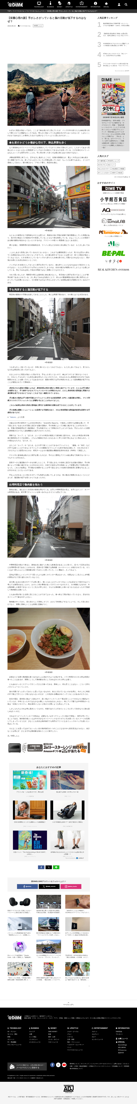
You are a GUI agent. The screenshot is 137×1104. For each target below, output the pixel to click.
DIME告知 (119, 1031)
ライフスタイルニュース (35, 11)
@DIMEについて (74, 1063)
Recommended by (71, 858)
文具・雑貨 (70, 1039)
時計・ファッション (73, 1042)
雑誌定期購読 (83, 1066)
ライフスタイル (18, 11)
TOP (9, 11)
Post (48, 867)
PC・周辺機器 (11, 1042)
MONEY (54, 1028)
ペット (69, 1047)
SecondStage (122, 1045)
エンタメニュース (97, 1039)
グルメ (69, 1034)
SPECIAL (121, 1042)
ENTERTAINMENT (101, 1028)
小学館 (76, 1066)
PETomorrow (122, 1050)
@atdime (28, 886)
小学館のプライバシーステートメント (100, 1066)
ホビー (94, 1037)
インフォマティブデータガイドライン (101, 1063)
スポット (94, 1031)
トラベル (70, 1037)
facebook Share (41, 867)
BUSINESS (35, 1028)
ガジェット (10, 1039)
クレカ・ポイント (53, 1039)
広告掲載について (117, 1066)
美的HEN (121, 1053)
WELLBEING (122, 1047)
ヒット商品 (32, 1037)
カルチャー (95, 1034)
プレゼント (119, 1034)
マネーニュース (53, 1042)
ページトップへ (68, 1004)
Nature (13, 417)
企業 (30, 1034)
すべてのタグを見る (121, 177)
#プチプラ (101, 165)
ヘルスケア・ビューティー (75, 1044)
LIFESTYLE (74, 1028)
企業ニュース (123, 1039)
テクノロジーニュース (14, 1044)
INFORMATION (124, 1028)
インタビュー (33, 1039)
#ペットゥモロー (104, 173)
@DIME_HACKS (50, 886)
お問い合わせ (117, 1063)
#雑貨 (122, 169)
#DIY (114, 173)
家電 (8, 1037)
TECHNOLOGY (15, 1028)
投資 (49, 1034)
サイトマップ (85, 1063)
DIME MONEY (52, 1031)
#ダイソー (111, 165)
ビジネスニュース (34, 1042)
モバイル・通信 (12, 1034)
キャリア (32, 1031)
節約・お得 (51, 1037)
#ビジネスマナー (104, 169)
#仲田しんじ (38, 26)
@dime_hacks (72, 886)
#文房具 (115, 169)
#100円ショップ (113, 161)
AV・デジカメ (11, 1031)
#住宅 (120, 173)
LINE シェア (56, 867)
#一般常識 (101, 161)
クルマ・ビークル (72, 1031)
